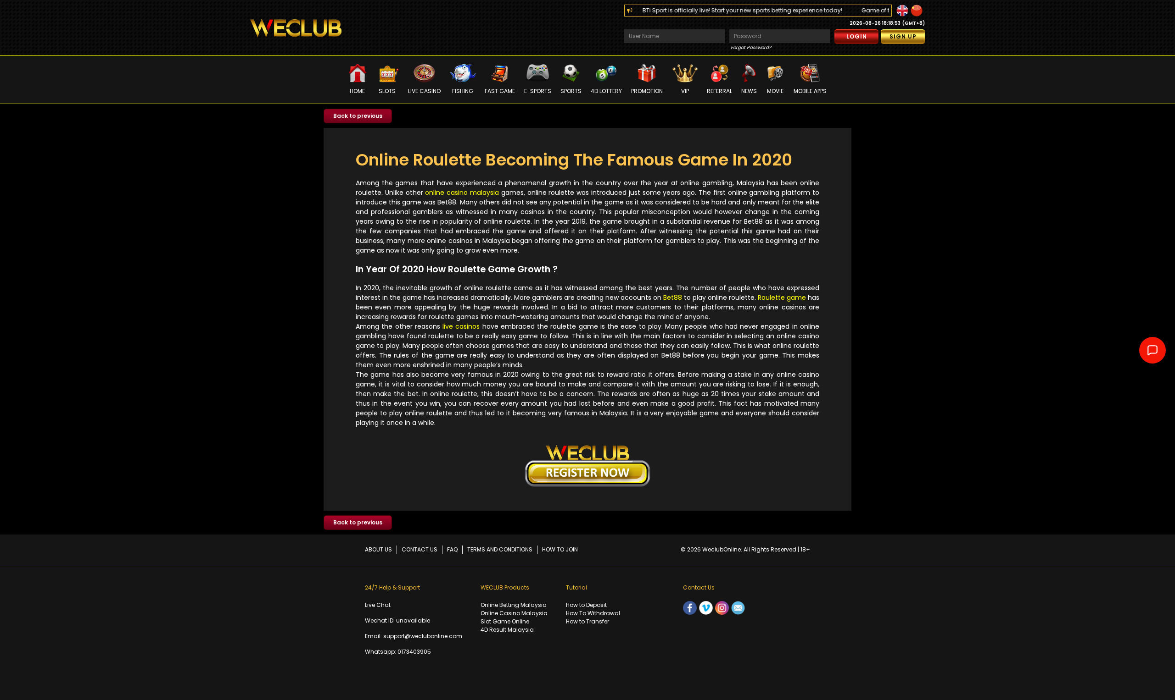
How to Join (560, 549)
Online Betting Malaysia (514, 605)
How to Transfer (587, 621)
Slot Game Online (505, 621)
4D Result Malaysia (507, 630)
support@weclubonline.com (422, 636)
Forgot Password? (751, 47)
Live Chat (378, 605)
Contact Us (419, 549)
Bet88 (672, 297)
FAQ (452, 549)
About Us (378, 549)
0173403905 (414, 652)
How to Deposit (586, 605)
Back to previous (357, 116)
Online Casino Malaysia (514, 613)
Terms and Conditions (499, 549)
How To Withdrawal (593, 613)
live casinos (461, 326)
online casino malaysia (462, 192)
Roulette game (782, 297)
